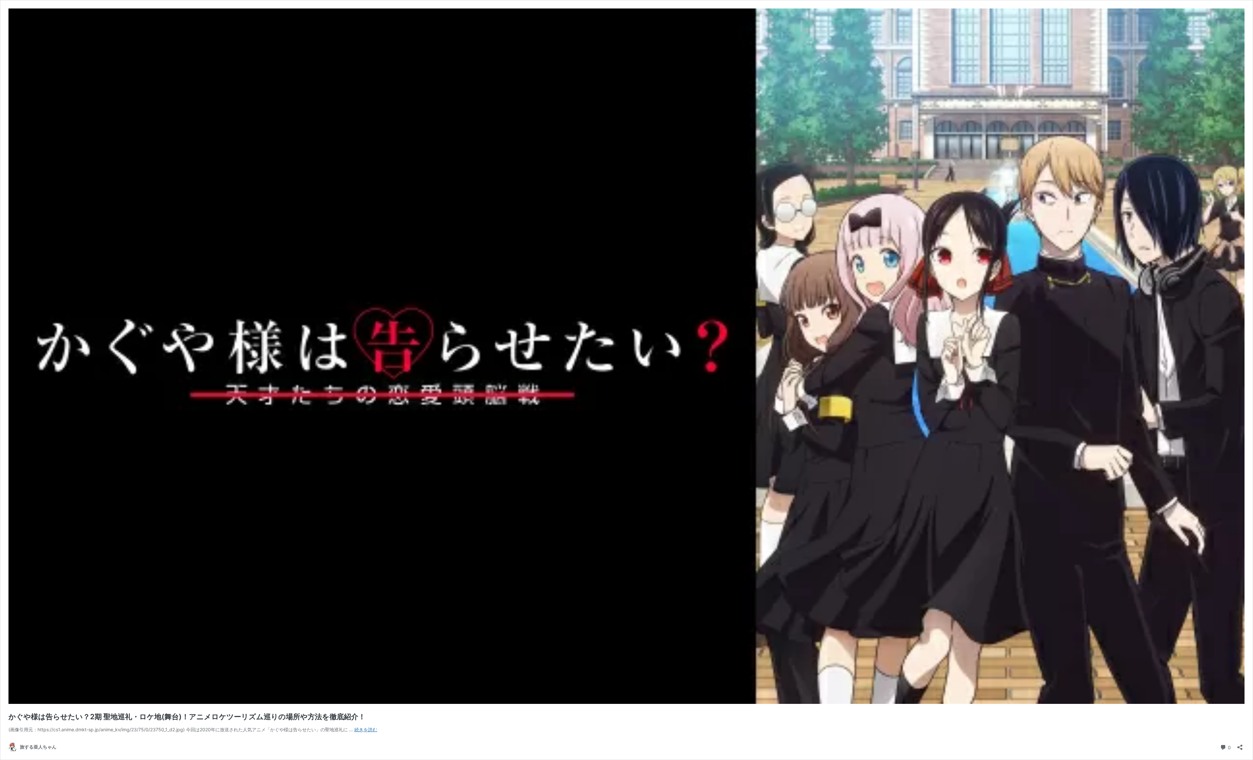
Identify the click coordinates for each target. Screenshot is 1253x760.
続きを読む (365, 729)
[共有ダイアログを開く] (1240, 745)
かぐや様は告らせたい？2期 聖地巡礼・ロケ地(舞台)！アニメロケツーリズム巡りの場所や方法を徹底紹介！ (186, 716)
